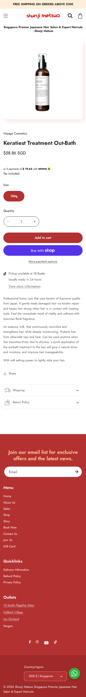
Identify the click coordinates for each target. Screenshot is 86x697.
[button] (6, 16)
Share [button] (12, 373)
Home (7, 496)
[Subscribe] (77, 471)
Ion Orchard (11, 619)
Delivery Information (16, 570)
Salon (6, 508)
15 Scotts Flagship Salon (18, 605)
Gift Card (9, 546)
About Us (9, 502)
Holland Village (13, 612)
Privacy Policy (12, 582)
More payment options (43, 261)
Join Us (7, 540)
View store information (25, 286)
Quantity (8, 211)
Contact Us (10, 534)
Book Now (10, 527)
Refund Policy (12, 576)
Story (6, 521)
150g (13, 196)
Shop (6, 515)
